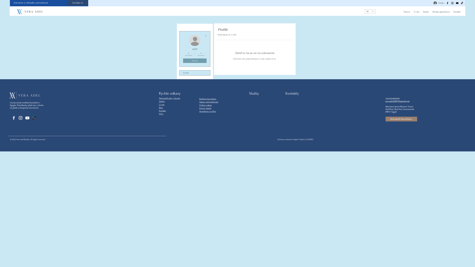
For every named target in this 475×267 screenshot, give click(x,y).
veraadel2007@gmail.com (397, 101)
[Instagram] (452, 3)
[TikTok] (462, 3)
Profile (186, 73)
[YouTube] (457, 3)
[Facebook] (447, 3)
